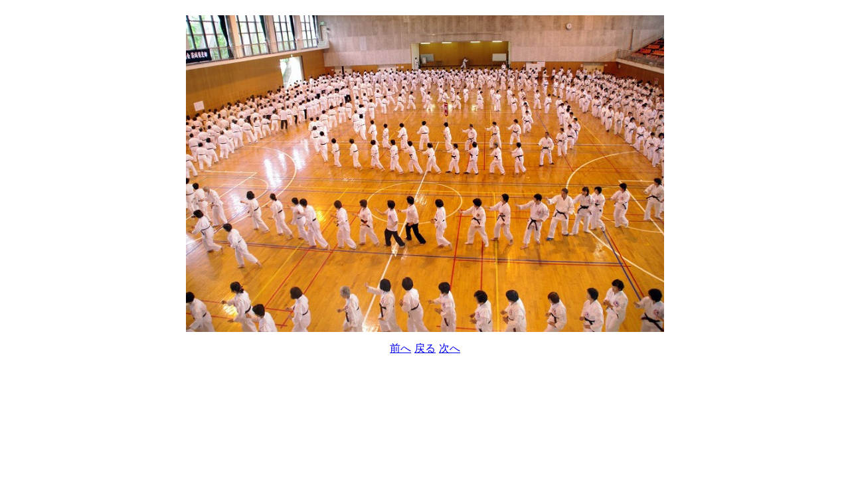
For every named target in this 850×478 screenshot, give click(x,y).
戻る (425, 348)
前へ (400, 348)
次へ (449, 348)
